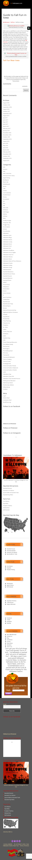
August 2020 (6, 103)
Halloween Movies (8, 257)
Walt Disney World (8, 383)
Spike (4, 336)
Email (4, 704)
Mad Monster (6, 301)
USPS (4, 372)
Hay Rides (5, 503)
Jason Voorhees (7, 297)
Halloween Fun (7, 248)
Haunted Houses (7, 276)
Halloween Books (7, 239)
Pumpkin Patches (7, 505)
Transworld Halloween (9, 357)
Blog (8, 638)
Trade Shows (10, 602)
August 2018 (6, 109)
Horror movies (6, 293)
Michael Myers (7, 306)
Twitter (8, 619)
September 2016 (7, 139)
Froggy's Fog (6, 224)
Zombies (5, 389)
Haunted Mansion (7, 278)
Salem (4, 329)
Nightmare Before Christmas (10, 312)
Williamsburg (6, 387)
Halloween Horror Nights (9, 252)
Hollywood (6, 286)
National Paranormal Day (9, 310)
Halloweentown (7, 269)
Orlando (5, 314)
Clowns (5, 190)
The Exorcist (6, 346)
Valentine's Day (7, 374)
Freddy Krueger (7, 220)
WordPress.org (7, 402)
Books (4, 186)
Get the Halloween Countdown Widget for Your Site (16, 481)
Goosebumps (6, 231)
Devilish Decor (6, 195)
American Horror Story (9, 175)
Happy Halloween (11, 604)
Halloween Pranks (8, 263)
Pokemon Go (6, 323)
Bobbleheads (6, 184)
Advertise (9, 645)
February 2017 (6, 128)
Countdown (9, 639)
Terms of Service (24, 846)
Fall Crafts (5, 207)
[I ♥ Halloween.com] (6, 3)
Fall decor (5, 210)
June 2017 (5, 120)
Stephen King (6, 338)
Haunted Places (7, 280)
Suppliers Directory (11, 600)
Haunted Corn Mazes (8, 490)
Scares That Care (7, 331)
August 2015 (6, 160)
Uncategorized (7, 363)
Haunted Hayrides (11, 550)
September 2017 (7, 113)
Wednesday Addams (8, 385)
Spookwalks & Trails (12, 554)
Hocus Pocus (6, 284)
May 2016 (5, 145)
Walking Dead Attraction (9, 380)
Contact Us (9, 636)
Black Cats (5, 182)
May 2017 (5, 122)
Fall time (5, 216)
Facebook (9, 618)
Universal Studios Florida (9, 365)
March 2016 (6, 150)
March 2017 (6, 126)
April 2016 (5, 147)
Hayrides (9, 568)
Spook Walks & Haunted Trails (11, 492)
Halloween (6, 233)
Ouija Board (6, 316)
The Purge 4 (6, 348)
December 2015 (7, 154)
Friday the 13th (7, 222)
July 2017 (5, 118)
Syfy (4, 340)
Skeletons (5, 333)
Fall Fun (13, 22)
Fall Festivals (6, 510)
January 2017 (6, 130)
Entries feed (6, 398)
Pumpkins (5, 325)
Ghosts (5, 229)
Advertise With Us (7, 832)
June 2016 (5, 143)
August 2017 (6, 115)
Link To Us (9, 646)
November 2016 (7, 135)
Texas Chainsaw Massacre (10, 342)
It (3, 295)
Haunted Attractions (8, 272)
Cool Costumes (7, 192)
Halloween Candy (7, 242)
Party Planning (7, 321)
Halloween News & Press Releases (12, 261)
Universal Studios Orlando (10, 370)
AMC (4, 171)
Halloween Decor (7, 244)
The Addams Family (8, 344)
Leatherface (6, 299)
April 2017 (5, 124)
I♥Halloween (6, 22)
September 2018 (7, 107)
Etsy (4, 203)
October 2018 (6, 105)
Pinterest (9, 623)
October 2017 (6, 111)
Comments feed (7, 400)
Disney (5, 197)
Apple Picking (6, 178)
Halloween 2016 (7, 235)
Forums (8, 641)
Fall (4, 205)
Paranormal (6, 318)
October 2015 (6, 156)
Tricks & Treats (7, 361)
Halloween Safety (7, 265)
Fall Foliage (6, 212)
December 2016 (7, 132)
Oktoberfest (6, 507)
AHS (4, 167)
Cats (4, 188)
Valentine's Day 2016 (8, 376)
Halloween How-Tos (8, 254)
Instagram (9, 621)
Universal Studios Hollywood (10, 368)
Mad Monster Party (8, 304)
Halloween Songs (7, 267)
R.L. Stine (5, 327)
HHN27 (5, 282)
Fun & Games (6, 227)
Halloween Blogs (7, 237)
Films (4, 218)
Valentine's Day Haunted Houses (11, 378)
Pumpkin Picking (11, 569)
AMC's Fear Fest (7, 173)
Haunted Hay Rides (8, 494)
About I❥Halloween (11, 634)
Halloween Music (7, 259)
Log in (4, 396)
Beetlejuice (6, 180)
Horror (4, 291)
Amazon (5, 169)
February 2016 (6, 152)
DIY (4, 201)
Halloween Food (7, 246)
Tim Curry (5, 353)
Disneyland (6, 199)
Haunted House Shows (9, 274)
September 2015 (7, 158)
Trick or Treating (7, 359)
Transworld (6, 355)
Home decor (6, 289)
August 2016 (6, 141)
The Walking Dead (7, 351)
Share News (10, 643)
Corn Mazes (6, 501)
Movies (5, 308)
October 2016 (6, 137)
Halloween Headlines (8, 250)
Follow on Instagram (17, 440)
